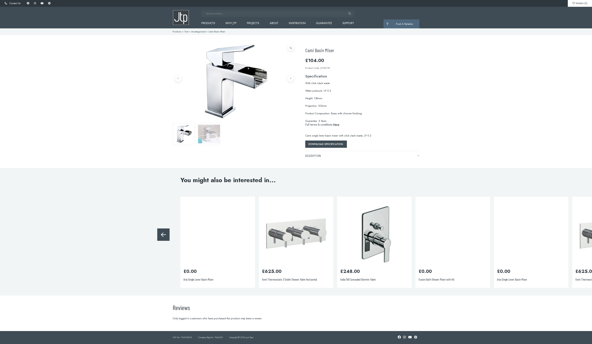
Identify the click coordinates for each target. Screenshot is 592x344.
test (186, 31)
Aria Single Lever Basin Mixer (120, 279)
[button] (291, 48)
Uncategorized (198, 31)
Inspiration (297, 23)
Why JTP (230, 23)
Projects (253, 23)
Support (348, 23)
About (274, 23)
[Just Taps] (181, 17)
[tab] (362, 155)
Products (208, 23)
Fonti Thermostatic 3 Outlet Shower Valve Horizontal (211, 279)
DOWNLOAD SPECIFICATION (326, 144)
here (336, 124)
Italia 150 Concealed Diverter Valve (279, 279)
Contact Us (15, 3)
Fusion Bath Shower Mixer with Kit (45, 279)
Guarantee (324, 23)
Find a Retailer (404, 24)
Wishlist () (581, 3)
